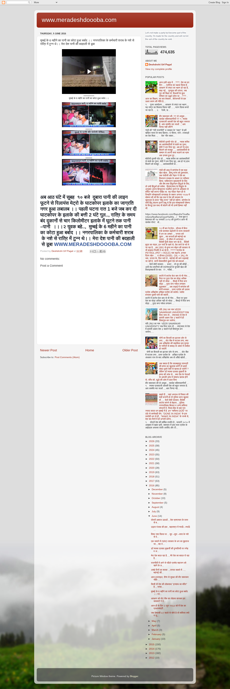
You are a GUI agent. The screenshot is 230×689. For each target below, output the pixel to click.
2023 (152, 454)
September (158, 502)
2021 (152, 463)
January (156, 639)
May (154, 621)
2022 (152, 459)
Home (89, 350)
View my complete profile (158, 69)
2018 (152, 476)
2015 (152, 644)
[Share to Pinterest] (104, 251)
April (154, 625)
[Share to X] (98, 251)
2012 (152, 658)
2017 (152, 481)
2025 (152, 445)
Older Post (130, 350)
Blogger (134, 676)
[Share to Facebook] (101, 251)
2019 (152, 472)
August (156, 507)
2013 (152, 653)
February (157, 634)
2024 (152, 450)
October (156, 498)
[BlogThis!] (94, 251)
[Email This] (91, 251)
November (157, 494)
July (154, 511)
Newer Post (48, 350)
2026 (152, 441)
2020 (152, 468)
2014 (152, 649)
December (157, 489)
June (155, 516)
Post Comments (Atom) (67, 357)
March (155, 630)
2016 (152, 485)
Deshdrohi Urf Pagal (160, 64)
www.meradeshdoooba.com (79, 19)
